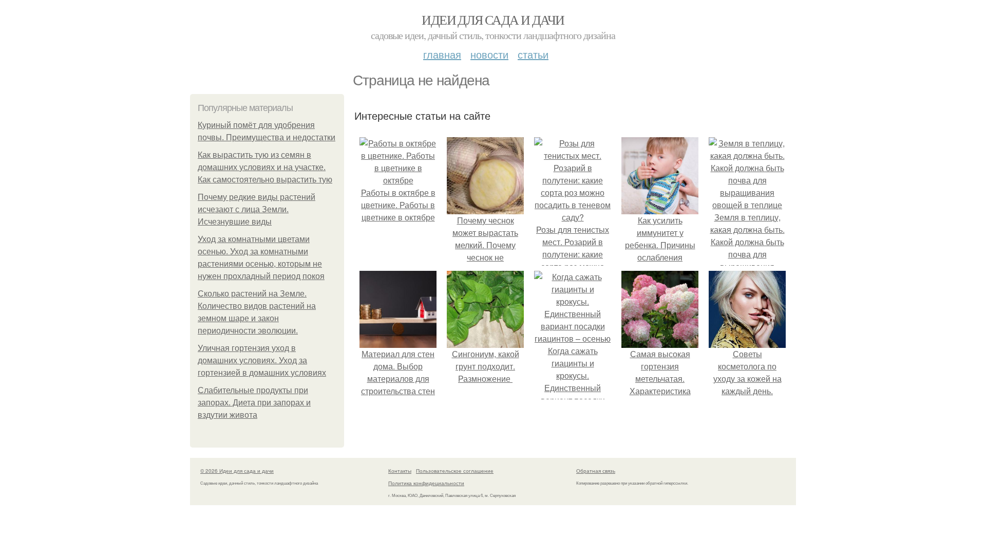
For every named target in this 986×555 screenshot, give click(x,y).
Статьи (533, 54)
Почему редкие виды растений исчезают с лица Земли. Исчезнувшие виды (256, 209)
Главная (442, 54)
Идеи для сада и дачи (493, 19)
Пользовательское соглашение (455, 470)
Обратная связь (595, 470)
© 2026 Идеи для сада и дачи (237, 470)
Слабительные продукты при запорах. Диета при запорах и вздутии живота (254, 402)
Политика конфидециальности (426, 483)
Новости (489, 54)
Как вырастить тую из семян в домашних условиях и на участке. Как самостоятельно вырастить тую (265, 167)
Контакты (399, 470)
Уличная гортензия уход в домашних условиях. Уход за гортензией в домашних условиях (262, 360)
